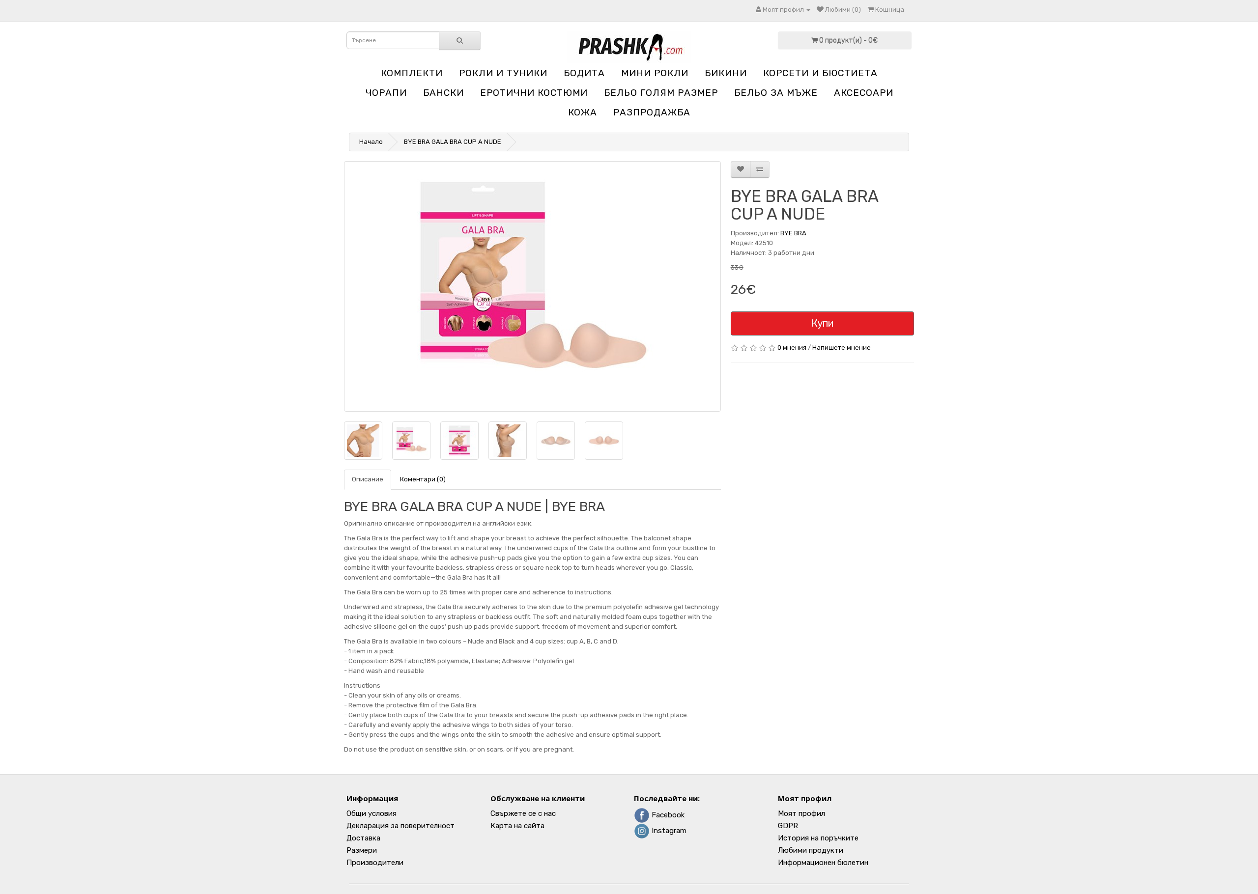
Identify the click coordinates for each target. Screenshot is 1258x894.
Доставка (363, 838)
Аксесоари (863, 92)
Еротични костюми (534, 92)
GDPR (788, 825)
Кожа (582, 112)
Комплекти (412, 73)
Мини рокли (654, 73)
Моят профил (801, 813)
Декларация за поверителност (400, 825)
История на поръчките (818, 838)
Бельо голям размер (661, 92)
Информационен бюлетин (823, 862)
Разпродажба (651, 112)
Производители (374, 862)
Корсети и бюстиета (820, 73)
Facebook (667, 814)
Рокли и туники (503, 73)
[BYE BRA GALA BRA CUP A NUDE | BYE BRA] (532, 286)
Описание (367, 479)
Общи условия (371, 813)
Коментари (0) (423, 479)
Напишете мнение (841, 347)
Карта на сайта (517, 825)
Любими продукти (810, 850)
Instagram (668, 830)
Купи (822, 323)
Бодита (584, 73)
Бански (443, 92)
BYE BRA (793, 233)
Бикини (726, 73)
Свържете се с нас (523, 813)
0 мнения (791, 347)
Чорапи (386, 92)
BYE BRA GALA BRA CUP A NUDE (452, 141)
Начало (371, 141)
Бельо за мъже (776, 92)
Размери (361, 850)
